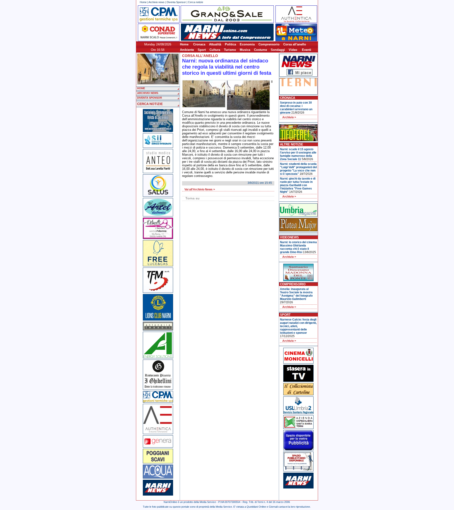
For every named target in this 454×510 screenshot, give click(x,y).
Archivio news (156, 2)
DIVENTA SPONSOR (149, 97)
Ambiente (187, 50)
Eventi (306, 50)
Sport (202, 50)
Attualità (215, 44)
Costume (260, 50)
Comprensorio (268, 44)
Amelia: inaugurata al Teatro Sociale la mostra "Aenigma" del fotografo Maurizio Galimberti (296, 294)
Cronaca (199, 44)
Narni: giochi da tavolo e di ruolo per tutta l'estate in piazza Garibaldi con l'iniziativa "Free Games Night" (297, 185)
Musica (245, 50)
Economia (247, 44)
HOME (141, 88)
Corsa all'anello (294, 44)
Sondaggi (278, 50)
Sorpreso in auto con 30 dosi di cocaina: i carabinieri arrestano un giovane (296, 107)
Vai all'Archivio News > (199, 189)
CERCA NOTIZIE (150, 104)
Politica (230, 44)
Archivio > (289, 117)
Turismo (230, 50)
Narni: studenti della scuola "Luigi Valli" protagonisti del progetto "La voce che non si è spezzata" (298, 169)
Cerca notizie (195, 2)
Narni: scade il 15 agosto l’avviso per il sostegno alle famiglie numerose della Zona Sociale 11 (298, 154)
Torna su (192, 198)
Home (143, 2)
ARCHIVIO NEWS (147, 93)
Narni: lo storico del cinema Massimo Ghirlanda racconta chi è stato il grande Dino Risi (298, 247)
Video (293, 50)
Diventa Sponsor (176, 2)
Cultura (215, 50)
